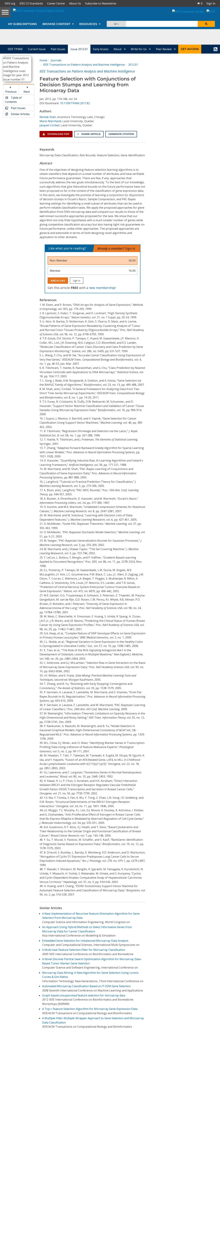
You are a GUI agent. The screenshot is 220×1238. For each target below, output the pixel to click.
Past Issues (58, 49)
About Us (75, 3)
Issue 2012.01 (79, 49)
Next (27, 92)
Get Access (190, 49)
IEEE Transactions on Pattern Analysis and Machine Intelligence (84, 64)
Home (43, 60)
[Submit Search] (206, 24)
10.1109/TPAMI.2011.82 (75, 103)
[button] (199, 3)
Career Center (56, 3)
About (118, 49)
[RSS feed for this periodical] (215, 49)
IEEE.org (10, 3)
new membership (102, 288)
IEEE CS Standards (31, 3)
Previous (11, 92)
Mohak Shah (48, 117)
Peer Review (164, 49)
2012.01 (133, 64)
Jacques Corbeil (49, 125)
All (115, 23)
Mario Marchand (50, 121)
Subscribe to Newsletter (100, 3)
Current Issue (37, 49)
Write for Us (139, 49)
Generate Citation (121, 134)
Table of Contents (13, 100)
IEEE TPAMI (15, 49)
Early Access (100, 49)
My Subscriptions (22, 24)
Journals (56, 60)
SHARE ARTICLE (91, 134)
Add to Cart (58, 280)
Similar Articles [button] (20, 114)
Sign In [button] (210, 3)
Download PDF (58, 134)
